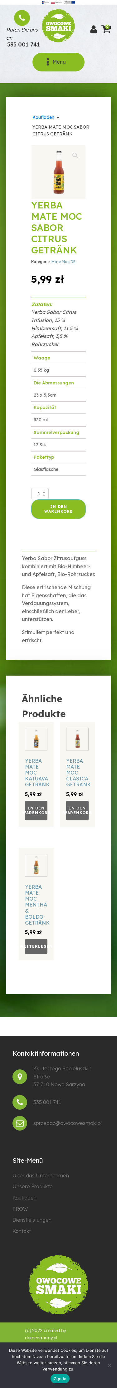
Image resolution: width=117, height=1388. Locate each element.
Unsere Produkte (32, 1186)
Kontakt (21, 1231)
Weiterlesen (36, 946)
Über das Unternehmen (40, 1175)
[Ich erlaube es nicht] (109, 1365)
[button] (75, 155)
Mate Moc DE (63, 261)
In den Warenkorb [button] (36, 810)
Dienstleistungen (31, 1220)
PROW (20, 1209)
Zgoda (60, 1378)
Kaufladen (43, 117)
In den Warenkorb (58, 508)
